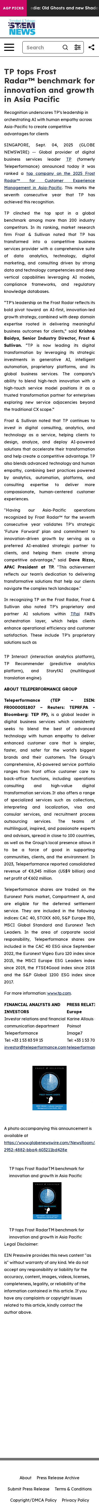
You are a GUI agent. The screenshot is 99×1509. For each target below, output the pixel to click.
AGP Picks (13, 8)
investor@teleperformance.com (35, 1047)
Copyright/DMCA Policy (33, 1500)
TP (68, 159)
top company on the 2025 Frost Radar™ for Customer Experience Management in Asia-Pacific (49, 180)
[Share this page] (91, 47)
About (25, 1477)
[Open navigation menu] (9, 47)
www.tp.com (59, 993)
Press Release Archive (58, 1477)
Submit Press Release (29, 1488)
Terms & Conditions (73, 1488)
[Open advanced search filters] (77, 47)
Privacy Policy (75, 1500)
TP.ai (75, 613)
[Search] (65, 47)
